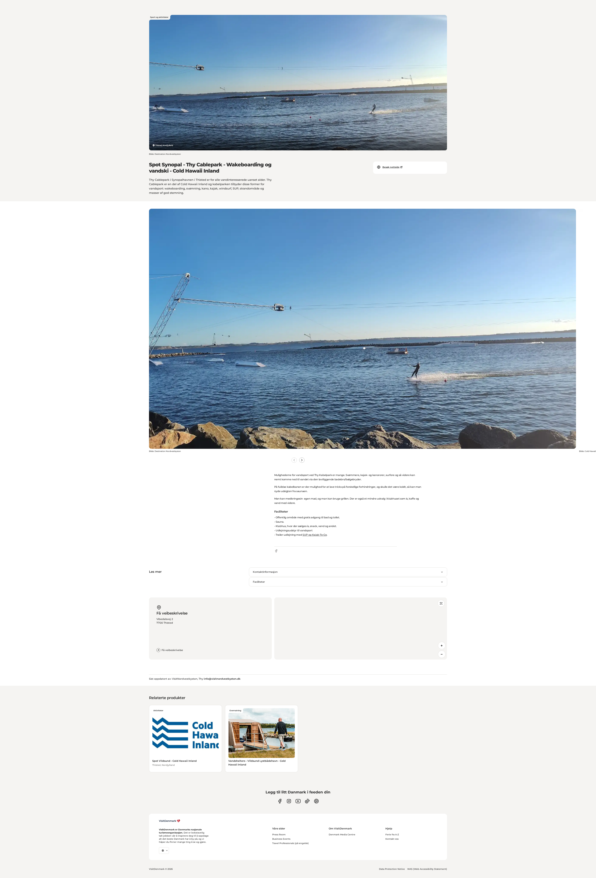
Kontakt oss (392, 838)
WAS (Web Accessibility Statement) (427, 869)
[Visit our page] (289, 801)
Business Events (281, 838)
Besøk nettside (391, 167)
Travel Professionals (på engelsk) (290, 843)
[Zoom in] (441, 645)
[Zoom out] (441, 654)
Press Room (279, 834)
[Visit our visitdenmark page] (298, 801)
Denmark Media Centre (342, 834)
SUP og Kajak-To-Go (315, 534)
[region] (360, 628)
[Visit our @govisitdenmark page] (307, 801)
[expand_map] (441, 603)
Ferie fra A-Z (392, 834)
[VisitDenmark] (169, 820)
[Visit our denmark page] (279, 801)
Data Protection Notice (392, 869)
